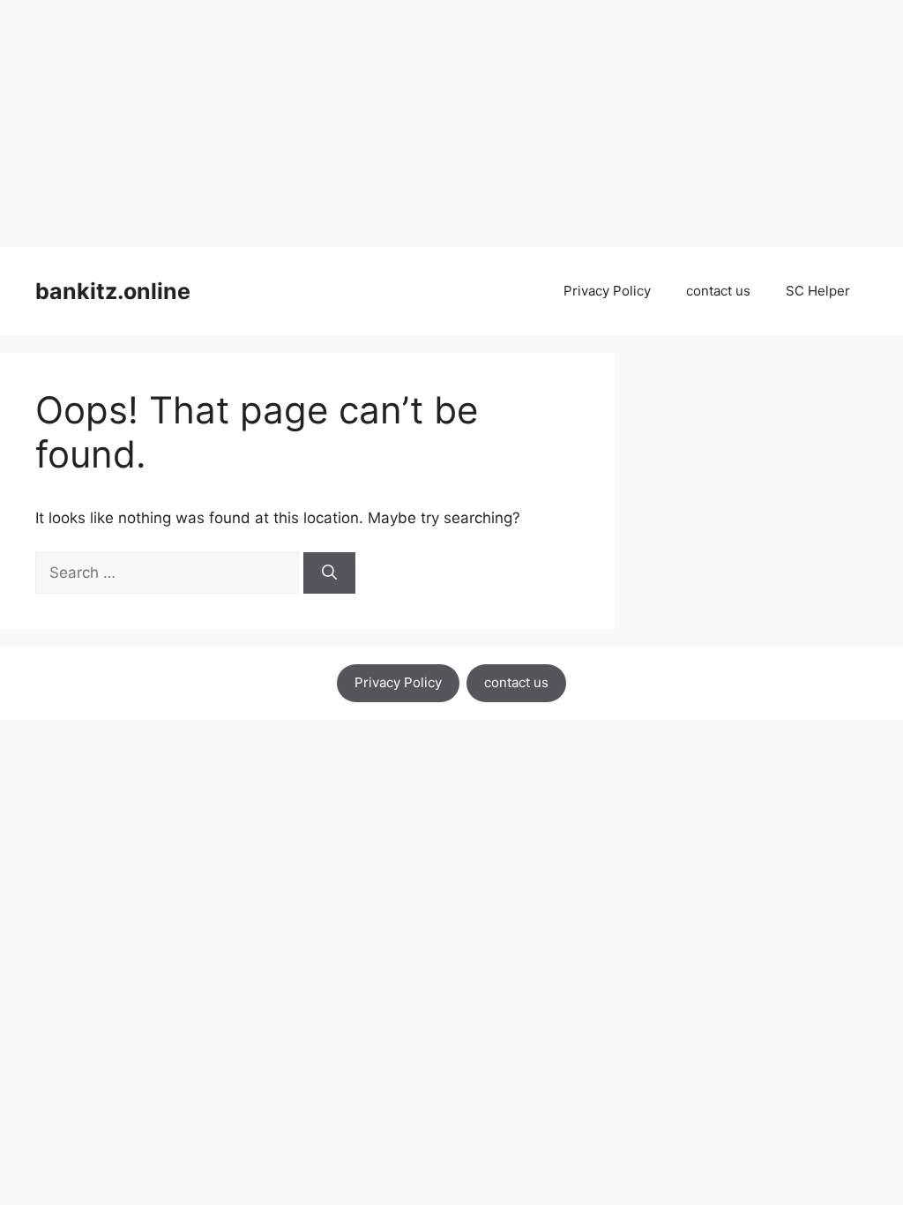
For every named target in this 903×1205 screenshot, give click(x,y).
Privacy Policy (607, 290)
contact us (718, 290)
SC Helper (818, 290)
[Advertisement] (451, 123)
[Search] (329, 573)
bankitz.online (112, 291)
